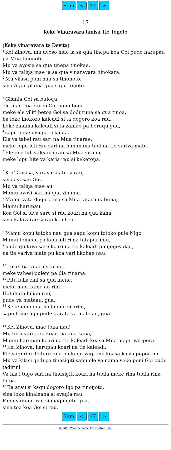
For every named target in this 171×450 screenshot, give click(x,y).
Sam (68, 5)
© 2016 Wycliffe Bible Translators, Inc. (85, 428)
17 (93, 5)
